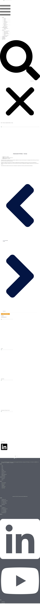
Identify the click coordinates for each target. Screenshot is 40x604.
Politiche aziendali (5, 23)
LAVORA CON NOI (2, 489)
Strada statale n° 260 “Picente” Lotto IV (5, 410)
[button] (5, 10)
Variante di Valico (3, 441)
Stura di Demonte (22, 165)
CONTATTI (1, 491)
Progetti (4, 122)
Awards (5, 29)
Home (3, 17)
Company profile (6, 33)
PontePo (2, 348)
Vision (5, 20)
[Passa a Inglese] (4, 39)
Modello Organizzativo (5, 26)
